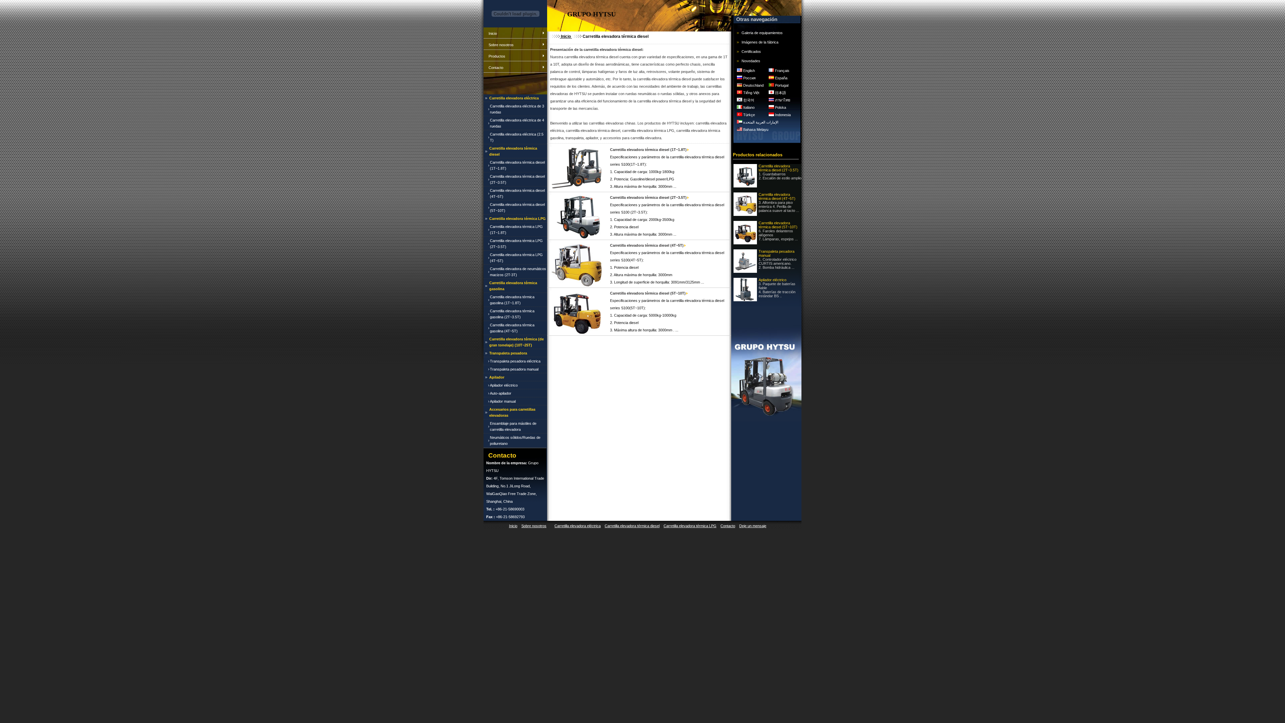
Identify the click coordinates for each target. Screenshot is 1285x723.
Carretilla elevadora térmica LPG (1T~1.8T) (516, 230)
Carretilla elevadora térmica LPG (517, 219)
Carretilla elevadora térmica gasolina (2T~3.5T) (512, 314)
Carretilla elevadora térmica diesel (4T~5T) (517, 193)
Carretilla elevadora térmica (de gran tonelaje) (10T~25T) (516, 342)
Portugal (781, 85)
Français (781, 71)
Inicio (493, 33)
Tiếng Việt (750, 93)
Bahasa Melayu (755, 130)
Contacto (496, 68)
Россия (749, 78)
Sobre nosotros (501, 45)
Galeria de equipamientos (762, 33)
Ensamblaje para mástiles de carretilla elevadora (513, 426)
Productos (497, 56)
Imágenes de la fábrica (760, 42)
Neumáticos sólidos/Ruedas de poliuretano (515, 440)
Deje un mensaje (752, 526)
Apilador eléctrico (504, 385)
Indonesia (782, 115)
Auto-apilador (500, 393)
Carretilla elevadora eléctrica (514, 98)
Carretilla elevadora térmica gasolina (513, 286)
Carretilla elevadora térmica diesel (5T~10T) (517, 208)
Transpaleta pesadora (508, 353)
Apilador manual (503, 401)
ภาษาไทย (782, 100)
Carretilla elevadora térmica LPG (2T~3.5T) (516, 244)
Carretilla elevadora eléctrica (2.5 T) (516, 137)
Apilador (496, 377)
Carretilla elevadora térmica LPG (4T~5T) (516, 258)
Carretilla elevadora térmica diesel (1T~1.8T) (517, 165)
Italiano (748, 107)
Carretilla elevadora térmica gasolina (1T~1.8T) (512, 300)
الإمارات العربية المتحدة (760, 122)
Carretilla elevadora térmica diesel (513, 151)
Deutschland (753, 85)
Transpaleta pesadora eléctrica (515, 361)
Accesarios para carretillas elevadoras (512, 412)
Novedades (751, 61)
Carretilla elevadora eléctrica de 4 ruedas (517, 123)
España (780, 78)
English (748, 71)
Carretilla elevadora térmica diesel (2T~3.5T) (517, 179)
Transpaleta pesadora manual (514, 369)
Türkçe (748, 115)
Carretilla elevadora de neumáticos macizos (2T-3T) (518, 272)
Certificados (751, 52)
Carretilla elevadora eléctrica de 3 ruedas (517, 109)
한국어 (748, 100)
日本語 (780, 93)
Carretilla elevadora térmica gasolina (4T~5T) (512, 328)
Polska (780, 107)
